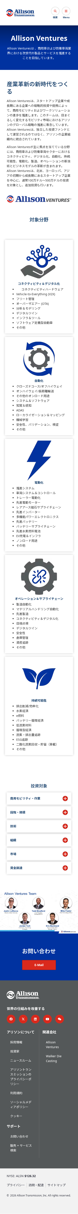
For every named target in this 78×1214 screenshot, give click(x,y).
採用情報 (16, 1042)
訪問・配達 (36, 1185)
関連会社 (49, 1032)
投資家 (14, 1051)
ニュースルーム (20, 1060)
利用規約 (16, 1093)
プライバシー (16, 1185)
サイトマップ (56, 1185)
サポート (14, 1126)
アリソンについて (20, 1032)
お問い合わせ (19, 1136)
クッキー (16, 1116)
